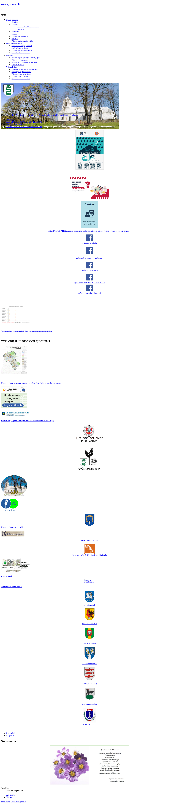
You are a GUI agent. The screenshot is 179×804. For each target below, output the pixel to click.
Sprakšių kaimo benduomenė (20, 48)
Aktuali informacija (14, 124)
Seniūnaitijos (16, 32)
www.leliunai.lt (89, 643)
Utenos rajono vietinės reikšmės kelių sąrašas (31, 383)
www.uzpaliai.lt (89, 724)
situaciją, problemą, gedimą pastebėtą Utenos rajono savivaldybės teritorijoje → (90, 231)
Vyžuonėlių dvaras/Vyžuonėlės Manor (89, 282)
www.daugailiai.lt (89, 605)
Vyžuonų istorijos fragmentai (20, 76)
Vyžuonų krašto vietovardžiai (21, 79)
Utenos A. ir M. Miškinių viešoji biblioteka (89, 555)
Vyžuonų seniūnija (12, 20)
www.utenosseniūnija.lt (11, 587)
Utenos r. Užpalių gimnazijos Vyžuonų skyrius (26, 58)
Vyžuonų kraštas (11, 67)
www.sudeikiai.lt (90, 684)
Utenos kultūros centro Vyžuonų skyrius (24, 62)
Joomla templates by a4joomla (13, 802)
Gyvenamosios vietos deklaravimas (28, 27)
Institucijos (9, 55)
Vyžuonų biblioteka (18, 65)
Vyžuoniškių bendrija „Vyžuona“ (22, 46)
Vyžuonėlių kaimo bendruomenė (22, 50)
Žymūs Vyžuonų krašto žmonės (21, 72)
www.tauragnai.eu (89, 704)
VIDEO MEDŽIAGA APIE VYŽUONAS (24, 126)
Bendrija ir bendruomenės (14, 43)
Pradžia (15, 115)
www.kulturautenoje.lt (90, 540)
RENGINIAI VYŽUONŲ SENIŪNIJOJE (24, 122)
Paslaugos (15, 24)
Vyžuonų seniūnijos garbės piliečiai (22, 41)
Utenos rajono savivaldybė (12, 527)
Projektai (14, 34)
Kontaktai (15, 22)
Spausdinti (10, 733)
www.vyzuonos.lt (10, 4)
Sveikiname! (75, 115)
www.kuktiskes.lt (89, 624)
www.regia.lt (6, 576)
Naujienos (10, 119)
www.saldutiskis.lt (89, 664)
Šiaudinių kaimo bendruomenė (21, 53)
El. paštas (10, 735)
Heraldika (15, 39)
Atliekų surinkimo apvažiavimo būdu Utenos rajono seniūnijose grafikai (26, 331)
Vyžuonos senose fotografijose (21, 74)
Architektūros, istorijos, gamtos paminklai (24, 69)
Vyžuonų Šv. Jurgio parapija (20, 60)
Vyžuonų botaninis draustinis (89, 293)
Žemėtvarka (20, 29)
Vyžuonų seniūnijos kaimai (20, 36)
